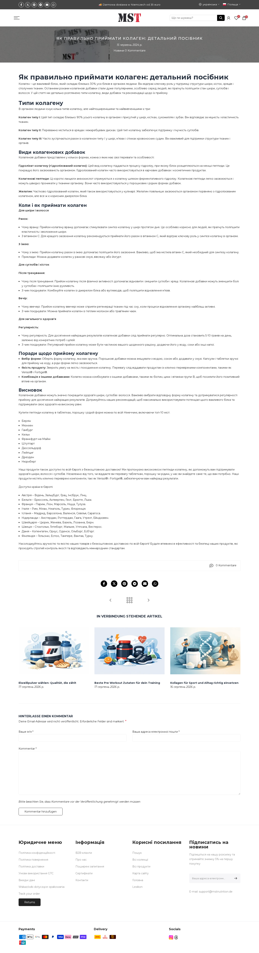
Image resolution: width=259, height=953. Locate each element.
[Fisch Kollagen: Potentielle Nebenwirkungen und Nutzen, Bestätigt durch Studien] (110, 600)
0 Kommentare (135, 50)
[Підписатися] (235, 878)
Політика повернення (33, 859)
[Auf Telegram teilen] (40, 4)
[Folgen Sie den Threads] (176, 937)
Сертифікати (84, 873)
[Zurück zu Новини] (129, 600)
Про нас (81, 859)
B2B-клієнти (83, 853)
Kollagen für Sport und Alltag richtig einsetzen (204, 683)
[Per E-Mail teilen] (47, 4)
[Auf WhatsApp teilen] (53, 4)
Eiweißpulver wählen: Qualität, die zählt (47, 683)
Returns (29, 902)
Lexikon (137, 887)
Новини (119, 50)
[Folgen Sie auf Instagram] (171, 937)
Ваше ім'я (26, 731)
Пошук (137, 853)
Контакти (81, 880)
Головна (137, 880)
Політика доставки (31, 866)
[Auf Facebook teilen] (21, 4)
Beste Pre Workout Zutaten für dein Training (127, 683)
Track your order (29, 893)
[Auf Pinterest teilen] (34, 4)
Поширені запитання (89, 866)
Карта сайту (140, 873)
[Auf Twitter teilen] (27, 4)
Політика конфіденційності (37, 853)
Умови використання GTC (36, 873)
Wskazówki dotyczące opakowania (41, 887)
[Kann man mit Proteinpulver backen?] (148, 600)
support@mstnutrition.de (215, 891)
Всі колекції (140, 859)
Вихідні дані (27, 880)
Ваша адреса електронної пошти (156, 731)
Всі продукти (141, 866)
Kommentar (28, 748)
